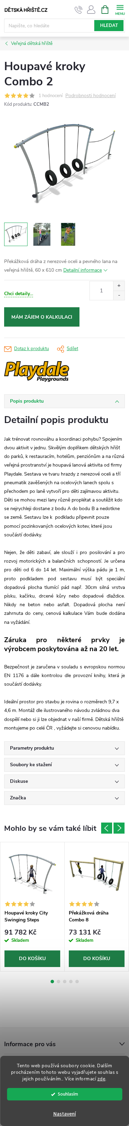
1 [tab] (52, 981)
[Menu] (120, 9)
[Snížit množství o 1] (119, 295)
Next (119, 828)
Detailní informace (82, 270)
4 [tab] (71, 981)
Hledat (109, 25)
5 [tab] (77, 981)
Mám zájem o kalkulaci (41, 317)
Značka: (57, 371)
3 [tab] (64, 981)
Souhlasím (68, 1094)
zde (101, 1079)
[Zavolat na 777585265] (78, 9)
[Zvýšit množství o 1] (119, 286)
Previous (106, 828)
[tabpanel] (32, 906)
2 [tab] (58, 981)
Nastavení (64, 1114)
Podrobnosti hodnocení (90, 96)
